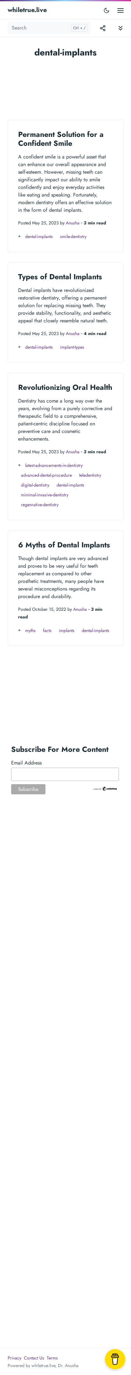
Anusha (72, 223)
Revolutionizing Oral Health (65, 387)
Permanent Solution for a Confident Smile (61, 139)
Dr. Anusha (68, 1365)
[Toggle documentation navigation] (120, 28)
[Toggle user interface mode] (106, 10)
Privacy (14, 1358)
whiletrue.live (27, 10)
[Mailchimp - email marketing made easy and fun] (105, 788)
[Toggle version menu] (102, 28)
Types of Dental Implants (60, 276)
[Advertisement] (65, 85)
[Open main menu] (120, 10)
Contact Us (34, 1358)
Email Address (26, 762)
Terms (52, 1358)
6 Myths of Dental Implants (64, 544)
